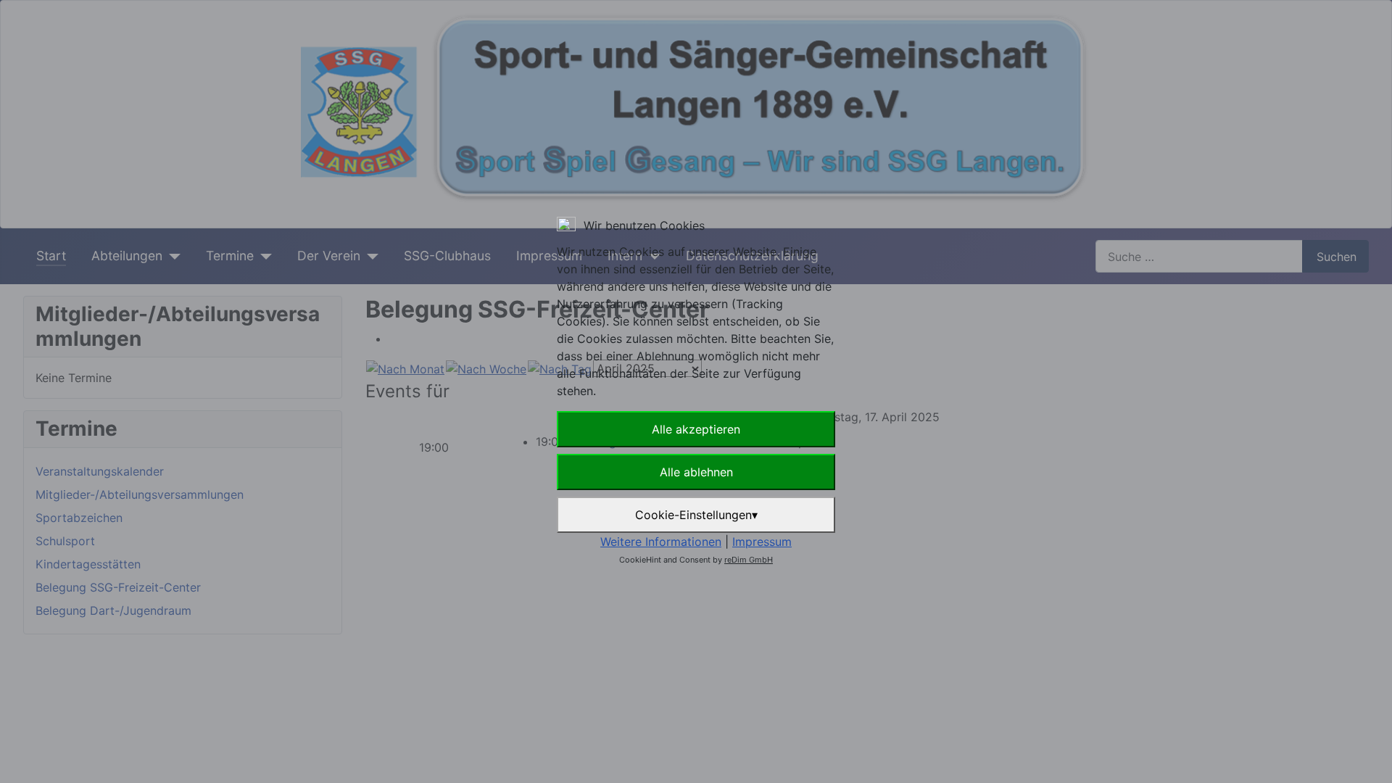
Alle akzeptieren (696, 429)
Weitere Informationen (660, 541)
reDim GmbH (748, 560)
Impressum (762, 541)
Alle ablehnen (696, 472)
